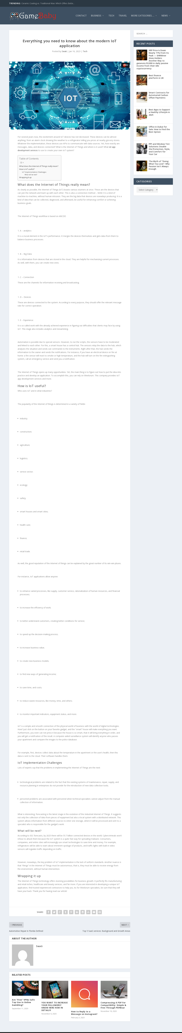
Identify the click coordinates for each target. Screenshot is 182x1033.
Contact (81, 15)
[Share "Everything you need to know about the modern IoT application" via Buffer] (82, 912)
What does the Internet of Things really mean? (38, 166)
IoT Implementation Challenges (34, 172)
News (165, 15)
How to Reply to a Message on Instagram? (84, 1012)
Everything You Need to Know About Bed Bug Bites (45, 3)
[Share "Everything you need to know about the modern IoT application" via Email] (94, 912)
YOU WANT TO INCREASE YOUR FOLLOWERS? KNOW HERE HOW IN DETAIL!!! (55, 1006)
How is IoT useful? (27, 169)
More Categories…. (142, 15)
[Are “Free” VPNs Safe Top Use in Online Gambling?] (25, 988)
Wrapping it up (25, 177)
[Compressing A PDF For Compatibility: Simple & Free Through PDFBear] (114, 990)
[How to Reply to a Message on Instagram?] (84, 994)
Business (96, 15)
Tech (111, 15)
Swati (64, 51)
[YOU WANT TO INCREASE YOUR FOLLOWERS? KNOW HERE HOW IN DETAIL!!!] (55, 990)
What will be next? (31, 175)
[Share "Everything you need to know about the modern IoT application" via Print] (100, 912)
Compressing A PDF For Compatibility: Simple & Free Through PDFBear (113, 1005)
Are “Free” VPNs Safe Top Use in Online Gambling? (23, 1002)
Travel (123, 15)
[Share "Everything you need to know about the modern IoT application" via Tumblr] (65, 912)
